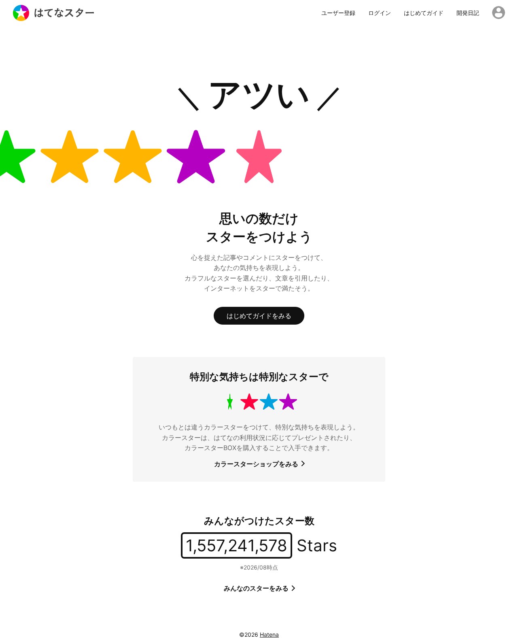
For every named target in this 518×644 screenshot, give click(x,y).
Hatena (269, 634)
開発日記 (467, 13)
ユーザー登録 (338, 13)
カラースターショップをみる (257, 464)
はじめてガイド (424, 13)
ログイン (379, 13)
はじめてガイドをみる (259, 316)
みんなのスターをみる (257, 588)
